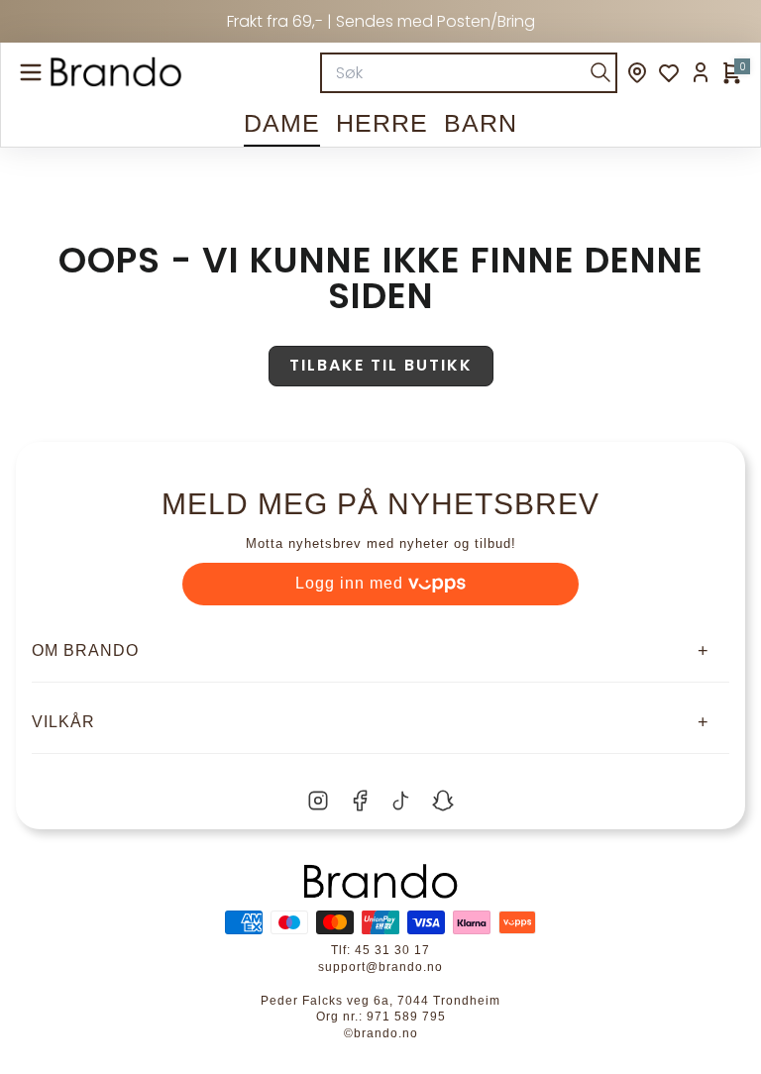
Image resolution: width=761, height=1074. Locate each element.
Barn (480, 123)
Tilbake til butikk (381, 365)
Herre (382, 123)
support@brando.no (380, 967)
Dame (282, 123)
